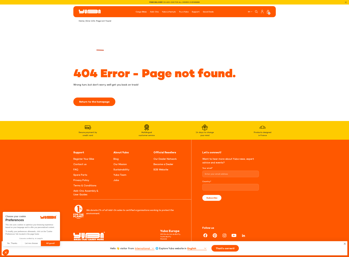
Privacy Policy (81, 180)
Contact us (80, 164)
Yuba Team (119, 174)
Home (81, 21)
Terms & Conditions (84, 185)
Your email (207, 168)
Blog (116, 158)
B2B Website (161, 169)
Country (206, 181)
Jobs (116, 180)
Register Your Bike (83, 158)
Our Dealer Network (165, 158)
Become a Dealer (163, 164)
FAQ (75, 169)
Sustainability (121, 169)
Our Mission (120, 164)
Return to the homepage (94, 101)
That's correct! (225, 248)
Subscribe (211, 197)
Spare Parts (80, 174)
